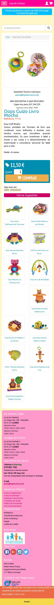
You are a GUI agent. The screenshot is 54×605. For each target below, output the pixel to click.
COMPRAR (29, 178)
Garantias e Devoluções (13, 498)
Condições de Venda (12, 501)
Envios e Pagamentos (12, 493)
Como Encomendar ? (12, 496)
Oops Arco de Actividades (39, 279)
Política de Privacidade (13, 503)
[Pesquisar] (48, 28)
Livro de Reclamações (12, 506)
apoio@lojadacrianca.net (27, 95)
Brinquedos (15, 190)
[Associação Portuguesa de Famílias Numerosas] (14, 543)
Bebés (6, 190)
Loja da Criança (17, 3)
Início (8, 37)
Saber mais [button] (19, 594)
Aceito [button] (27, 602)
